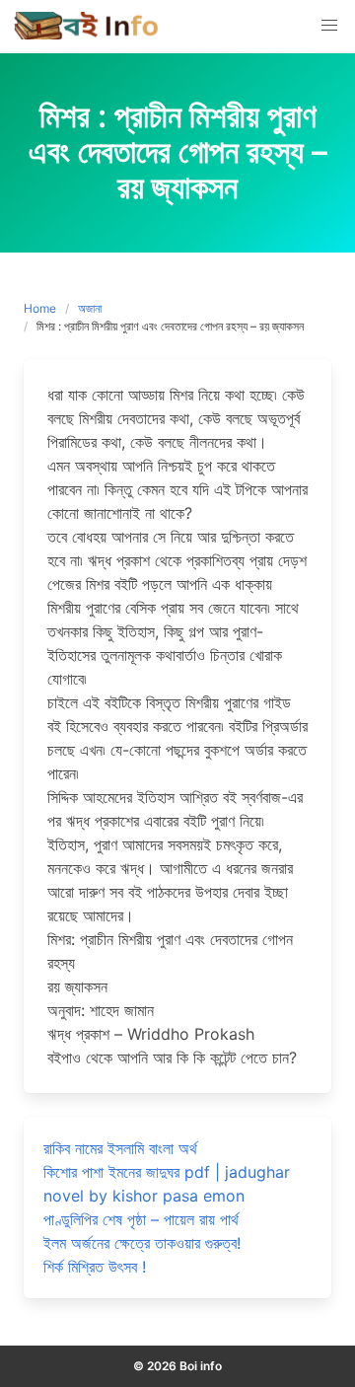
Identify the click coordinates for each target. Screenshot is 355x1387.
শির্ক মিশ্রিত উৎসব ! (94, 1267)
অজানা (90, 308)
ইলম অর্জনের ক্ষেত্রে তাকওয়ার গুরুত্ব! (142, 1243)
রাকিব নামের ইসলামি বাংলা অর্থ (120, 1148)
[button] (329, 25)
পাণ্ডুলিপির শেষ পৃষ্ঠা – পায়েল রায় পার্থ (141, 1219)
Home (40, 308)
